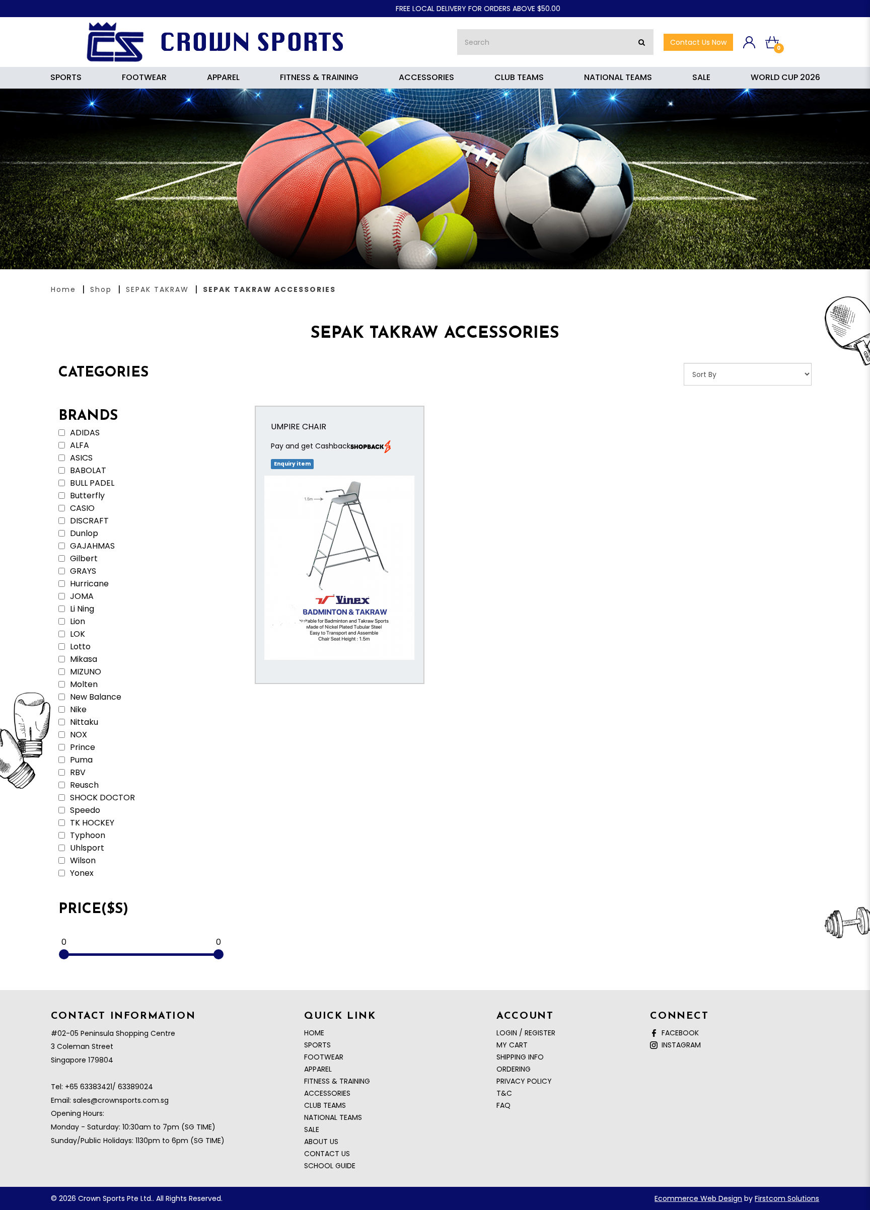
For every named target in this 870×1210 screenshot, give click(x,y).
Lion (76, 622)
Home (63, 289)
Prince (81, 747)
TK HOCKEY (91, 823)
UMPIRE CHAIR (298, 426)
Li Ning (81, 609)
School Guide (329, 1166)
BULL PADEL (91, 483)
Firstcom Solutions (787, 1198)
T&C (504, 1093)
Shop (101, 289)
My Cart (512, 1045)
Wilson (82, 861)
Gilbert (83, 559)
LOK (76, 634)
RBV (77, 773)
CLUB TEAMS (325, 1105)
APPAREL (318, 1069)
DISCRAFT (88, 521)
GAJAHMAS (91, 546)
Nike (77, 710)
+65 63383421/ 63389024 (109, 1087)
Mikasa (82, 659)
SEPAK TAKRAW (157, 289)
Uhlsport (86, 848)
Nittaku (83, 722)
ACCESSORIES (327, 1093)
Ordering (513, 1069)
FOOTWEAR (323, 1057)
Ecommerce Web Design (698, 1198)
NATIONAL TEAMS (333, 1117)
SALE (311, 1129)
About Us (321, 1142)
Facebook (678, 1033)
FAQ (503, 1105)
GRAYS (82, 571)
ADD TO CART (340, 578)
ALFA (78, 445)
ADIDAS (84, 433)
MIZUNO (84, 672)
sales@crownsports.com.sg (121, 1100)
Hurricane (88, 584)
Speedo (84, 810)
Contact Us (327, 1154)
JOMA (81, 596)
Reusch (83, 785)
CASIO (81, 508)
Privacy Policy (524, 1081)
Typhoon (86, 835)
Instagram (679, 1045)
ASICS (80, 458)
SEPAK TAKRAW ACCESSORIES (269, 289)
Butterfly (86, 496)
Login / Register (525, 1033)
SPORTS (317, 1045)
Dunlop (83, 533)
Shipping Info (520, 1057)
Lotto (79, 647)
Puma (80, 760)
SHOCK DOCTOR (101, 798)
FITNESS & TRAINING (337, 1081)
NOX (77, 735)
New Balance (94, 697)
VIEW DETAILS (339, 547)
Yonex (81, 873)
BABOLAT (87, 471)
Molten (83, 684)
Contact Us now (698, 42)
